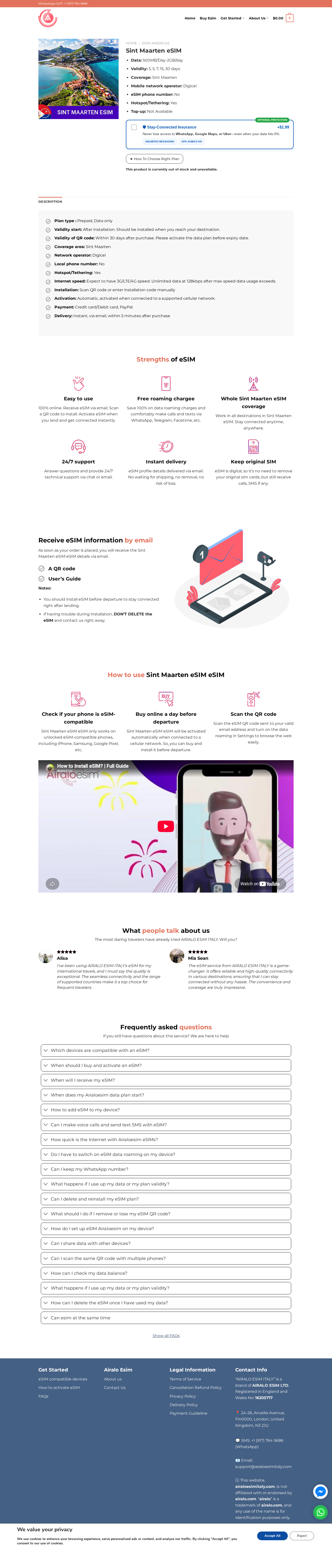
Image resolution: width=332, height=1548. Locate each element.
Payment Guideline (188, 1413)
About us (113, 1379)
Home (190, 18)
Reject (302, 1535)
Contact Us (115, 1387)
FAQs (43, 1396)
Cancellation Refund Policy (196, 1387)
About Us (257, 18)
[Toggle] (46, 1051)
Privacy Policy (183, 1396)
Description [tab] (50, 201)
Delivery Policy (184, 1405)
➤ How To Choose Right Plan (154, 159)
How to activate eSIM (59, 1387)
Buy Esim (208, 18)
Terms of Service (185, 1379)
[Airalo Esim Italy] (48, 18)
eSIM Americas (156, 43)
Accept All (272, 1535)
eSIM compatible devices (62, 1379)
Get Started (231, 18)
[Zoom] (45, 113)
